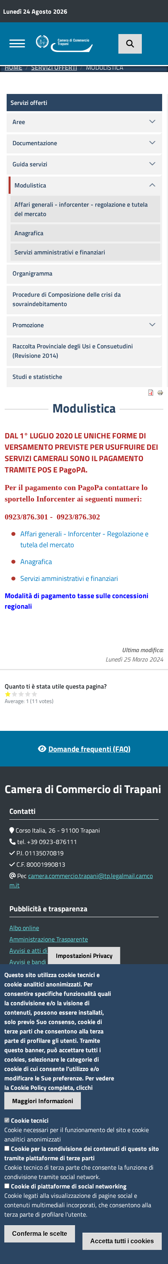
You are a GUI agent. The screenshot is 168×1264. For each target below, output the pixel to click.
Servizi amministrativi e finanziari (69, 578)
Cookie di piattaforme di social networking (69, 1186)
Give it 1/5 (8, 694)
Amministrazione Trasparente (48, 939)
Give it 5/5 (34, 694)
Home (13, 67)
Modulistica (30, 185)
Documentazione (35, 143)
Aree (19, 121)
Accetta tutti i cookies (122, 1241)
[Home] (64, 40)
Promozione (28, 325)
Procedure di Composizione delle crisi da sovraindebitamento (67, 299)
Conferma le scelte (39, 1233)
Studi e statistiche (37, 376)
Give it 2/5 (14, 694)
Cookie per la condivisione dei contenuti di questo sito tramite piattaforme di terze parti (81, 1153)
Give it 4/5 (28, 694)
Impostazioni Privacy (84, 955)
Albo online (24, 927)
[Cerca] (130, 44)
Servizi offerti (54, 67)
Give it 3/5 (21, 694)
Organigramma (32, 273)
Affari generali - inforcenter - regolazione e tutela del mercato (81, 209)
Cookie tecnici (29, 1120)
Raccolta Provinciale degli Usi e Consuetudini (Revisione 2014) (73, 350)
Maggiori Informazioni (42, 1100)
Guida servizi (30, 164)
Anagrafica (36, 561)
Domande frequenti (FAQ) (89, 748)
